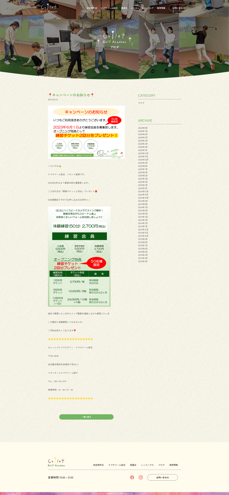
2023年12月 (143, 229)
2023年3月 (143, 258)
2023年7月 (143, 245)
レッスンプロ (137, 8)
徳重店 (124, 8)
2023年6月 (143, 248)
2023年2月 (143, 261)
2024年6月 (143, 210)
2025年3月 (143, 181)
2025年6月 (143, 172)
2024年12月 (143, 191)
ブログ (150, 8)
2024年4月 (143, 216)
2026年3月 (143, 143)
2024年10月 (143, 197)
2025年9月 (143, 162)
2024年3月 (143, 219)
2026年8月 (143, 127)
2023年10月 (143, 235)
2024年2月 (143, 223)
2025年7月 (143, 169)
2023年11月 (143, 232)
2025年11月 (143, 156)
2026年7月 (143, 131)
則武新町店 (92, 8)
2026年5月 (143, 137)
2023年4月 (143, 254)
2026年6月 (143, 134)
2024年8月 (143, 204)
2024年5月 (143, 213)
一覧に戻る (86, 416)
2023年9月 (143, 239)
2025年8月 (143, 166)
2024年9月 (143, 200)
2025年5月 (143, 175)
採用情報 (161, 8)
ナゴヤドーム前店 (109, 8)
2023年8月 (143, 242)
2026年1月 (142, 150)
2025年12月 (143, 153)
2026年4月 (143, 140)
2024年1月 (142, 226)
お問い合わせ (178, 8)
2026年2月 (143, 146)
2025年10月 (143, 159)
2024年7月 (143, 207)
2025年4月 (143, 178)
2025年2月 (143, 185)
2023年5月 (143, 251)
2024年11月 (143, 194)
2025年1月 (142, 188)
